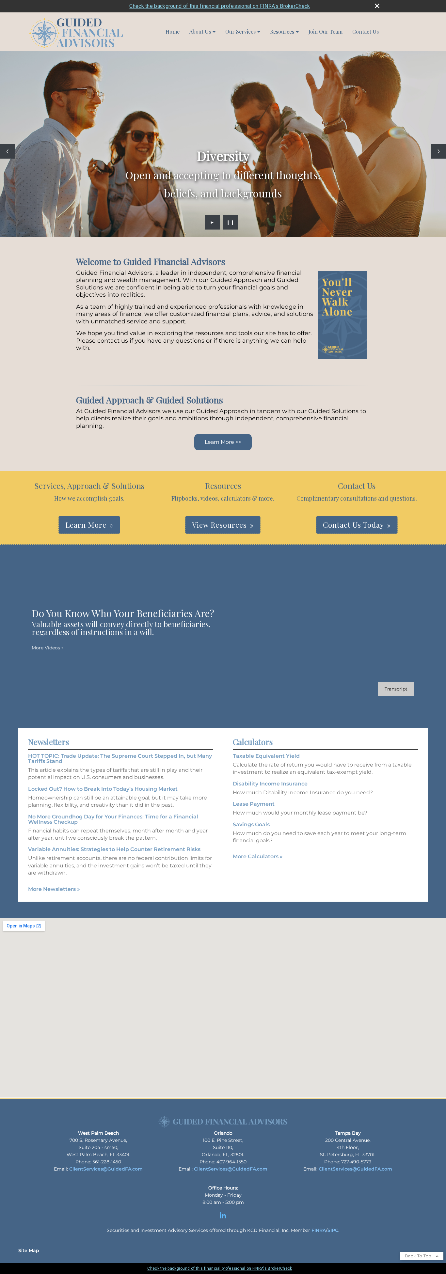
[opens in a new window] (223, 1218)
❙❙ (230, 222)
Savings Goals (251, 824)
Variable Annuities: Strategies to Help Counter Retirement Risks (114, 849)
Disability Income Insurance (270, 784)
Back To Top (419, 1255)
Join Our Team (325, 31)
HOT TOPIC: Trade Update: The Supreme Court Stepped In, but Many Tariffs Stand (120, 758)
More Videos (48, 647)
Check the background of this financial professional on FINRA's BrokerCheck (219, 6)
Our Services (240, 31)
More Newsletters (54, 889)
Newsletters (48, 742)
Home (173, 31)
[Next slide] (438, 151)
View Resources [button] (219, 525)
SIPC (332, 1230)
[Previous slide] (7, 151)
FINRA (318, 1230)
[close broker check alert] (377, 5)
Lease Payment (254, 804)
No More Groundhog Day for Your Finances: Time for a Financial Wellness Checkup (113, 819)
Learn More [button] (85, 525)
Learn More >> (223, 442)
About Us (200, 31)
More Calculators (258, 856)
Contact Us (365, 31)
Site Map (28, 1250)
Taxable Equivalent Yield (266, 756)
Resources (282, 31)
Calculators (253, 742)
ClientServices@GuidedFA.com (106, 1169)
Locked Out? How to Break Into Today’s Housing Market (103, 789)
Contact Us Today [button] (353, 525)
